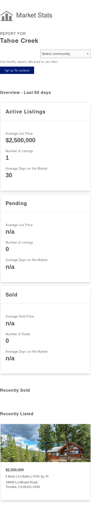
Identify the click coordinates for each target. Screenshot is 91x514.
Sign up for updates (17, 70)
